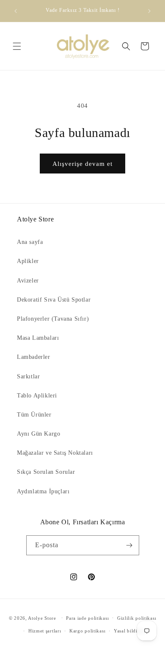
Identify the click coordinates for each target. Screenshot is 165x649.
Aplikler (28, 261)
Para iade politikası (87, 618)
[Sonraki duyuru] (149, 11)
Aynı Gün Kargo (38, 434)
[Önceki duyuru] (15, 11)
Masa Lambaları (38, 338)
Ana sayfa (30, 242)
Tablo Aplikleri (37, 395)
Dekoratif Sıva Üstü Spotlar (54, 300)
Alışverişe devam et (82, 163)
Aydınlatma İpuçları (43, 491)
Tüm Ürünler (34, 414)
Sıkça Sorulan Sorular (46, 472)
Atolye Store (42, 617)
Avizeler (28, 280)
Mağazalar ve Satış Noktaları (55, 453)
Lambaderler (33, 357)
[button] (17, 46)
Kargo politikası (87, 630)
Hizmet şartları (44, 630)
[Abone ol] (129, 545)
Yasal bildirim (129, 630)
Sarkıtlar (28, 376)
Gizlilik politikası (136, 618)
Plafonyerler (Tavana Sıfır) (53, 319)
